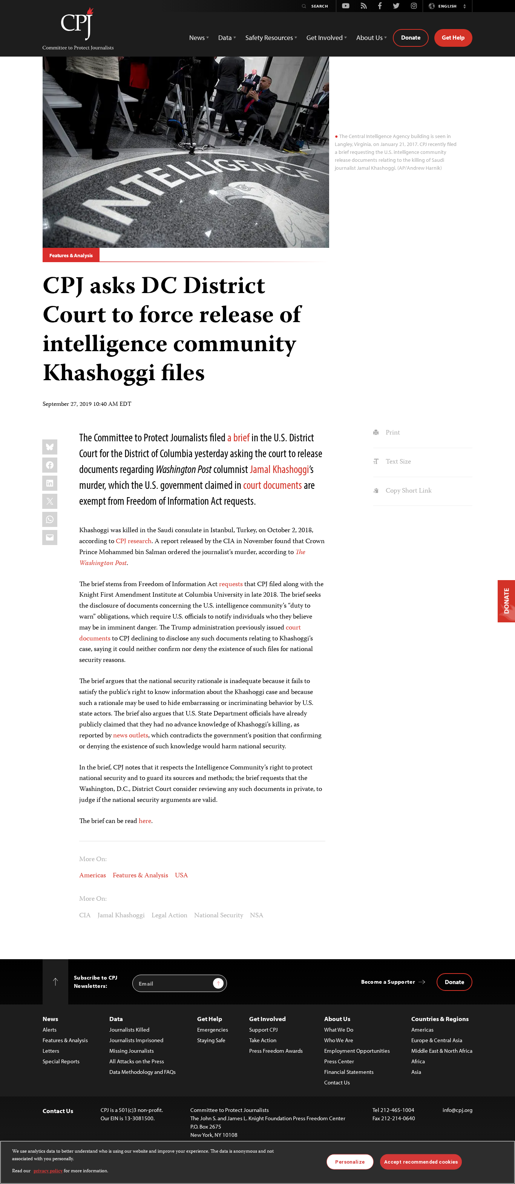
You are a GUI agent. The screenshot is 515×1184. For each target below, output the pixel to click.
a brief (238, 437)
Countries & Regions (440, 1019)
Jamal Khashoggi (279, 469)
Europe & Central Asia (436, 1040)
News (50, 1019)
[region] (257, 1162)
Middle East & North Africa (441, 1050)
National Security (218, 915)
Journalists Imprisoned (136, 1040)
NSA (257, 915)
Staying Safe (211, 1040)
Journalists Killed (129, 1029)
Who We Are (338, 1040)
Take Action (262, 1040)
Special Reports (61, 1061)
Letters (51, 1050)
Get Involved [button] (325, 37)
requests (231, 584)
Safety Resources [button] (269, 37)
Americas (92, 875)
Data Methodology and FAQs (142, 1071)
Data (116, 1019)
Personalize (349, 1161)
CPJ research (134, 541)
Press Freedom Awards (276, 1050)
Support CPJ (263, 1029)
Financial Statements (349, 1071)
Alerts (50, 1029)
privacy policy (48, 1171)
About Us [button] (369, 37)
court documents (272, 485)
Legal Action (169, 915)
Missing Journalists (131, 1050)
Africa (418, 1061)
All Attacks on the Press (136, 1061)
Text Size (397, 462)
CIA (85, 915)
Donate (410, 37)
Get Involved (267, 1019)
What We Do (338, 1029)
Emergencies (212, 1029)
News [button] (197, 37)
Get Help (453, 37)
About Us (337, 1019)
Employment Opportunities (357, 1050)
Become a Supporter (388, 981)
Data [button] (225, 37)
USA (181, 875)
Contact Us (337, 1082)
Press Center (339, 1061)
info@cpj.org (457, 1109)
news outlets (130, 736)
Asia (416, 1071)
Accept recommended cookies (421, 1161)
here (145, 821)
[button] (464, 6)
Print (392, 433)
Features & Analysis (71, 255)
